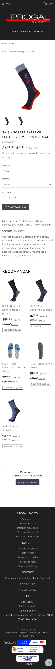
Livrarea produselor (27, 557)
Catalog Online (28, 610)
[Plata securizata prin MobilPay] (31, 644)
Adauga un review (27, 482)
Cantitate (6, 192)
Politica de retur (27, 561)
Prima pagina (8, 43)
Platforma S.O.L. (27, 606)
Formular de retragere (27, 536)
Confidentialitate (27, 566)
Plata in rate (27, 552)
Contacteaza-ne (27, 523)
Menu (9, 3)
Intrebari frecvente (27, 527)
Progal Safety (30, 629)
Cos (50, 3)
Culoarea (6, 165)
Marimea (6, 179)
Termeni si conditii (27, 532)
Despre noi (27, 519)
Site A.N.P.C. (27, 601)
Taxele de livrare (11, 153)
